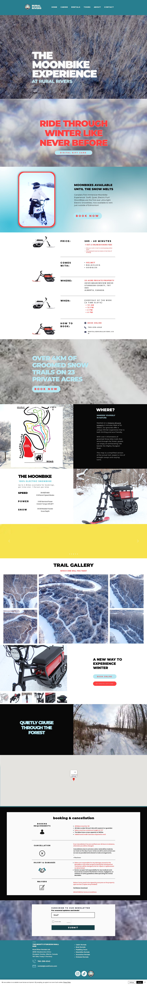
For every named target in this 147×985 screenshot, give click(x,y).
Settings (132, 982)
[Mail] (85, 332)
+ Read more (77, 857)
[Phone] (85, 327)
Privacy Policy (67, 982)
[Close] (145, 982)
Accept (139, 982)
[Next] (137, 541)
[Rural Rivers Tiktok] (84, 973)
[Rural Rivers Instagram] (77, 973)
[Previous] (9, 541)
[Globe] (85, 323)
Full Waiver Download (80, 888)
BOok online (95, 323)
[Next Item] (64, 668)
